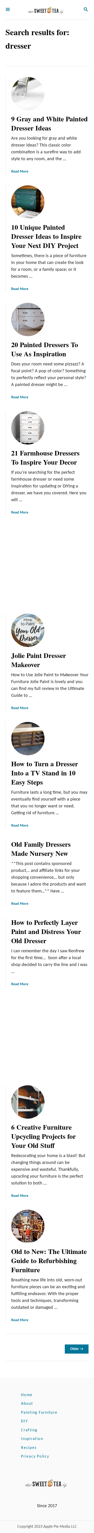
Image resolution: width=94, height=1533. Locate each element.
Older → (76, 1349)
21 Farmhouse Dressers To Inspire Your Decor (45, 457)
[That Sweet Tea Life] (47, 10)
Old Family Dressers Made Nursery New (41, 848)
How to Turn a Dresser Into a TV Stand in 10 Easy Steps (44, 773)
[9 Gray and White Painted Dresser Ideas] (27, 93)
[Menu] (8, 10)
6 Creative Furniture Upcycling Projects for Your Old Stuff (43, 1136)
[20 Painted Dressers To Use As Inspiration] (27, 319)
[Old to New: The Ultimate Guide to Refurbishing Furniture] (27, 1226)
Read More (19, 171)
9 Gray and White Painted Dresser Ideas (49, 123)
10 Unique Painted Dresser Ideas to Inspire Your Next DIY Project (46, 236)
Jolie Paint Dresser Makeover (38, 659)
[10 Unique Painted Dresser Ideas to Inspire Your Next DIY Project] (27, 202)
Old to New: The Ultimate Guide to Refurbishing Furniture (49, 1260)
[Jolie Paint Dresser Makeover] (27, 630)
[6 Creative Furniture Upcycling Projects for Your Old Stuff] (27, 1102)
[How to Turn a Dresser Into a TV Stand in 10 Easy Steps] (27, 738)
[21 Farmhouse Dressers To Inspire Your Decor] (27, 427)
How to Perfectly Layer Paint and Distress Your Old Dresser (46, 931)
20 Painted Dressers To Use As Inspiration (44, 349)
